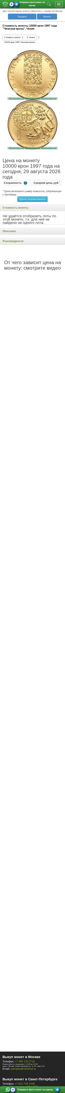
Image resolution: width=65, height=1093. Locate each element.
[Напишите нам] (8, 1089)
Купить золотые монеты (33, 199)
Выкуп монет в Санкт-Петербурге (30, 1079)
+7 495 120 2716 (25, 1061)
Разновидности (13, 241)
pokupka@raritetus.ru (23, 1068)
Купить (47, 16)
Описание (9, 231)
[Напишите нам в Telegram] (16, 4)
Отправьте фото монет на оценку (32, 3)
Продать (22, 16)
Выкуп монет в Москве (21, 1057)
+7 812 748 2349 (25, 1083)
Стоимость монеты (16, 207)
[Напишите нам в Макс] (11, 4)
